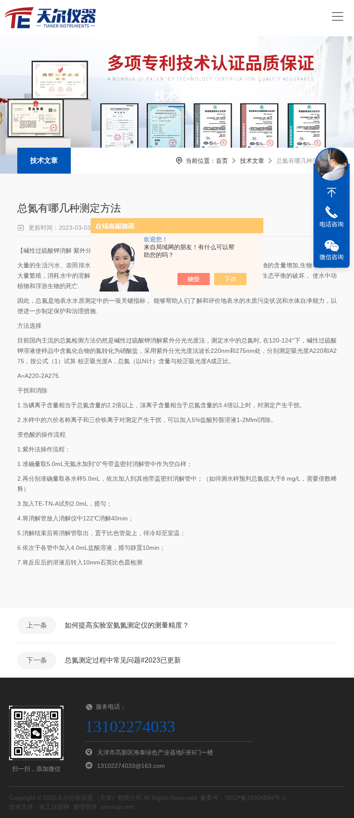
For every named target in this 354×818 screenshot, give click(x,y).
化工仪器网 (54, 806)
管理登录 (85, 806)
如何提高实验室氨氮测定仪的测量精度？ (127, 625)
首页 (222, 160)
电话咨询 (331, 224)
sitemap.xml (117, 806)
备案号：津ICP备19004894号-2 (243, 797)
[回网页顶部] (331, 192)
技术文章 (44, 160)
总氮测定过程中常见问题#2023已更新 (123, 660)
